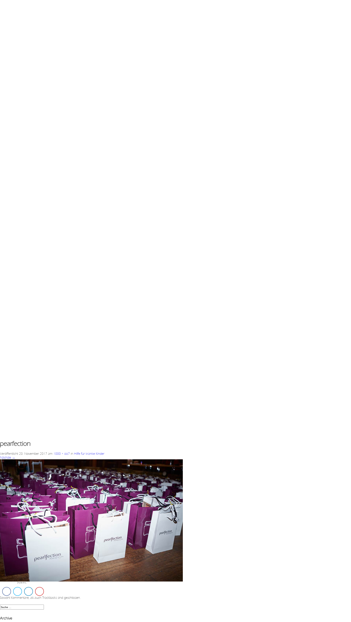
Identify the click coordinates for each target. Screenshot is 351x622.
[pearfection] (91, 520)
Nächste (7, 457)
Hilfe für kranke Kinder (89, 454)
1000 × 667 (61, 454)
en (18, 9)
